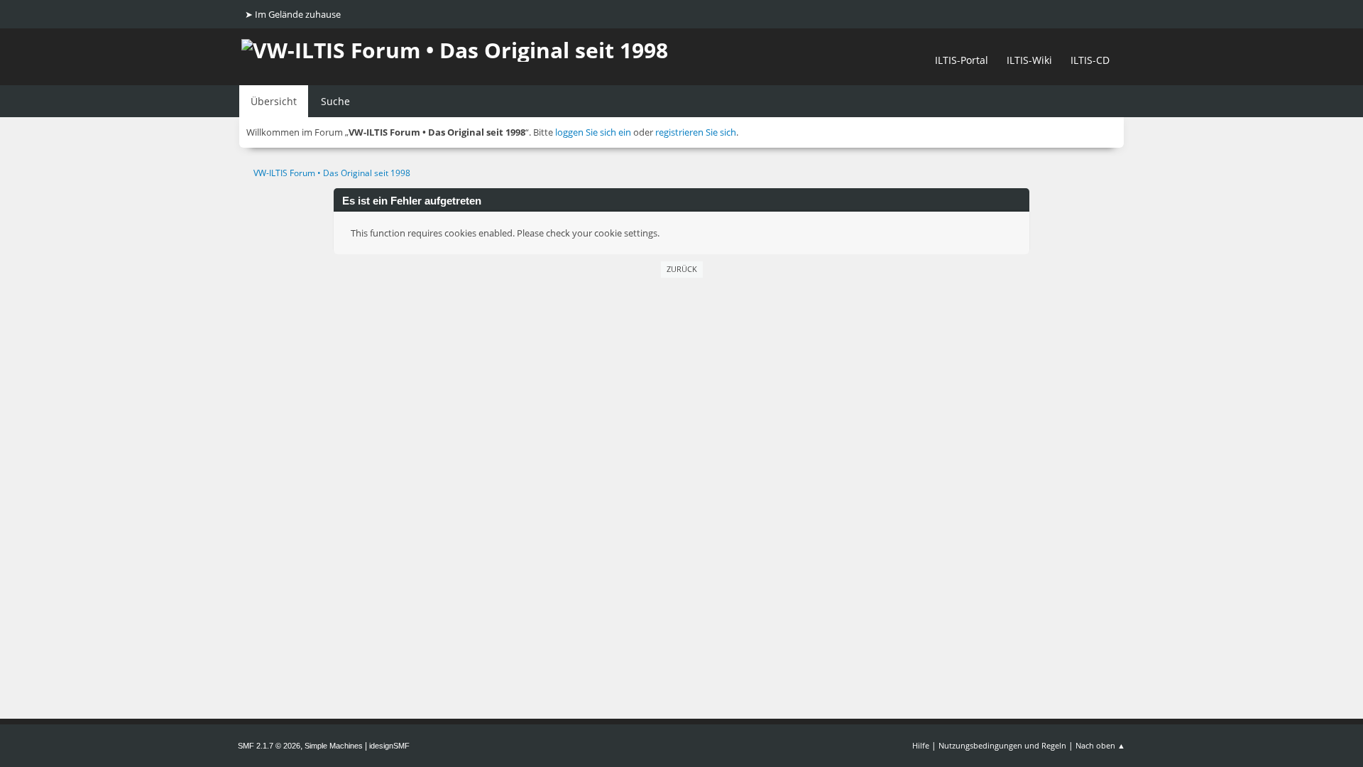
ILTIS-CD (1090, 60)
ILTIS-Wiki (1029, 60)
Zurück (682, 268)
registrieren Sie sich (695, 132)
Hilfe (920, 745)
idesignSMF (389, 745)
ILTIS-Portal (961, 60)
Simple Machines (334, 745)
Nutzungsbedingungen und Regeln (1002, 745)
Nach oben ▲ (1100, 745)
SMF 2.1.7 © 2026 (269, 745)
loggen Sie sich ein (593, 132)
